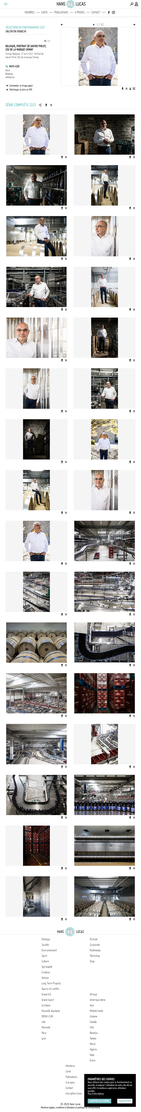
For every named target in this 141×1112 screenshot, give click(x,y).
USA (92, 1027)
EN (49, 41)
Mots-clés (14, 66)
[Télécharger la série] (46, 104)
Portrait (93, 939)
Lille (43, 1022)
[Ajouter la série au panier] (51, 104)
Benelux (93, 1033)
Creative (46, 972)
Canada (93, 1022)
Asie (92, 1005)
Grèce (92, 1060)
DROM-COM (47, 1016)
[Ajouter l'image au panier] (126, 88)
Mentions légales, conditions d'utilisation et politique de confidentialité (70, 1107)
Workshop (95, 956)
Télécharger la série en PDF (20, 89)
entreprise (10, 77)
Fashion (45, 978)
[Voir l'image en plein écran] (133, 88)
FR (45, 41)
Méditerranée (96, 1011)
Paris (44, 1033)
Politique (46, 939)
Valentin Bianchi (16, 31)
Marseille (46, 1027)
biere (8, 70)
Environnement (49, 950)
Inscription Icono (74, 1093)
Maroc (93, 1044)
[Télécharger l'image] (122, 88)
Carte (44, 12)
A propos (80, 12)
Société (45, 945)
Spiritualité (47, 967)
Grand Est (46, 994)
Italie (92, 1055)
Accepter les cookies (99, 1101)
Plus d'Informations (96, 1093)
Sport (44, 956)
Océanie (93, 1016)
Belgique (9, 73)
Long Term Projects (51, 983)
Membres (30, 12)
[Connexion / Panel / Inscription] (136, 4)
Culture (45, 961)
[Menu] (5, 4)
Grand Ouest (48, 1000)
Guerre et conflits (50, 989)
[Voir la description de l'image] (130, 88)
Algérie (93, 1049)
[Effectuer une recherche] (131, 4)
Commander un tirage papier (21, 85)
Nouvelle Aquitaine (51, 1011)
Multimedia (95, 950)
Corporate (95, 945)
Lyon (44, 1038)
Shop (92, 961)
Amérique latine (97, 1000)
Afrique (93, 994)
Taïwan (93, 1038)
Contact (95, 12)
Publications (61, 12)
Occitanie (46, 1005)
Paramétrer (125, 1101)
